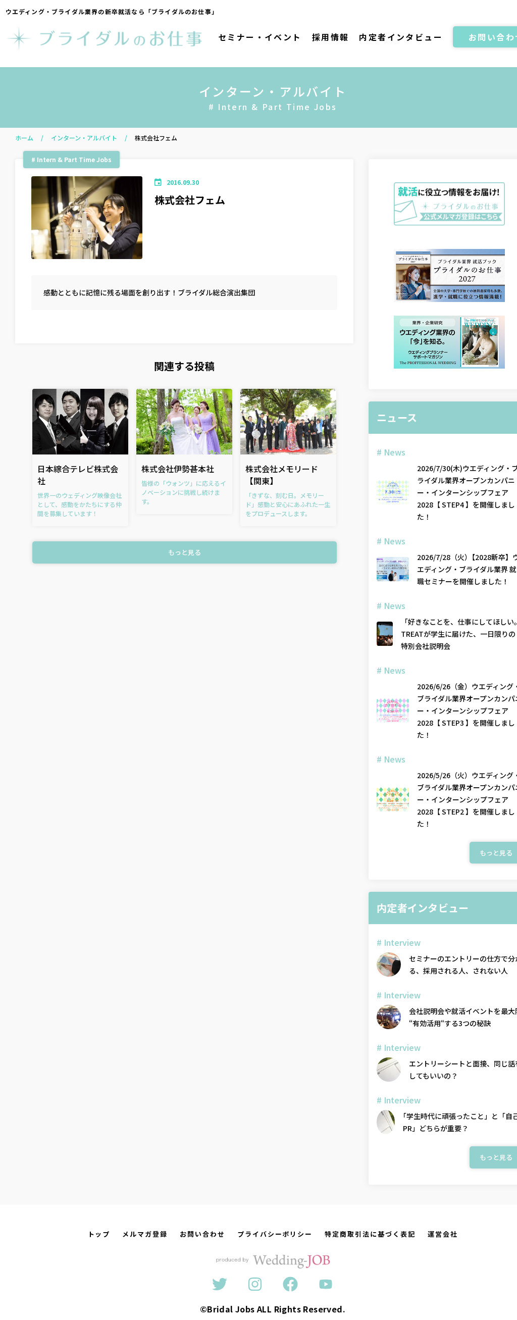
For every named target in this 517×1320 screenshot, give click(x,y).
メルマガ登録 (145, 1234)
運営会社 (443, 1234)
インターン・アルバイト (84, 137)
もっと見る (184, 552)
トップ (99, 1234)
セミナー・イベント (260, 37)
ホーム (24, 137)
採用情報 (330, 37)
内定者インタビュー (401, 37)
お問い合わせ (202, 1234)
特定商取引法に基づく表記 (370, 1234)
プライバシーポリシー (275, 1234)
